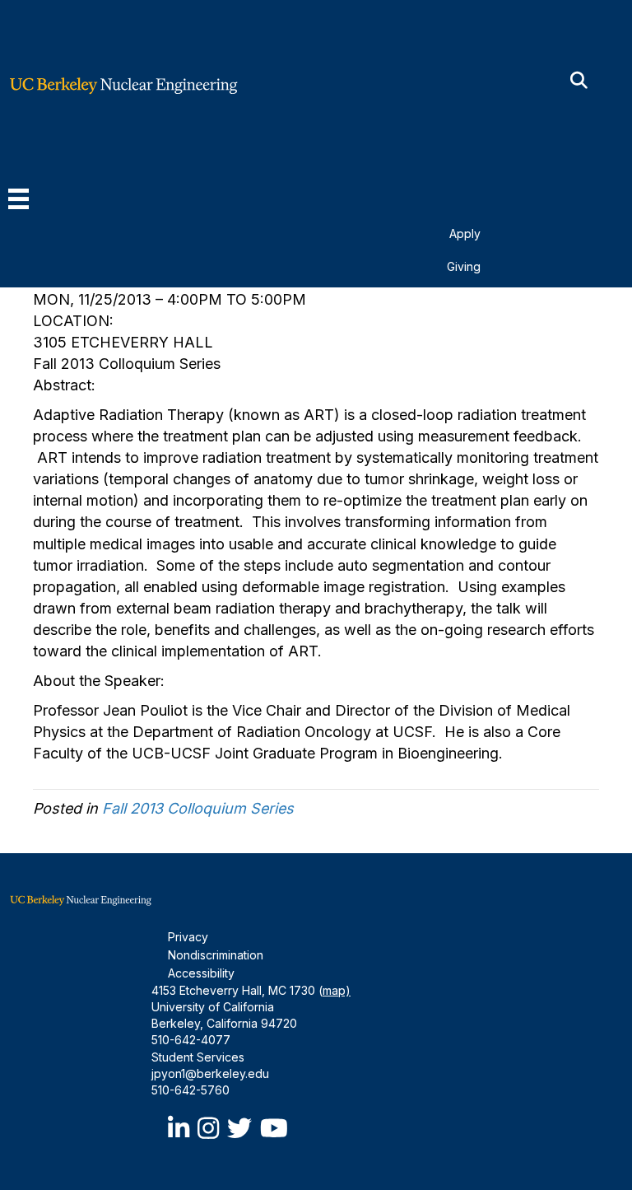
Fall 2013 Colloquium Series (198, 808)
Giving (464, 266)
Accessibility (201, 973)
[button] (579, 81)
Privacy (188, 937)
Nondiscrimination (215, 955)
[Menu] (18, 199)
